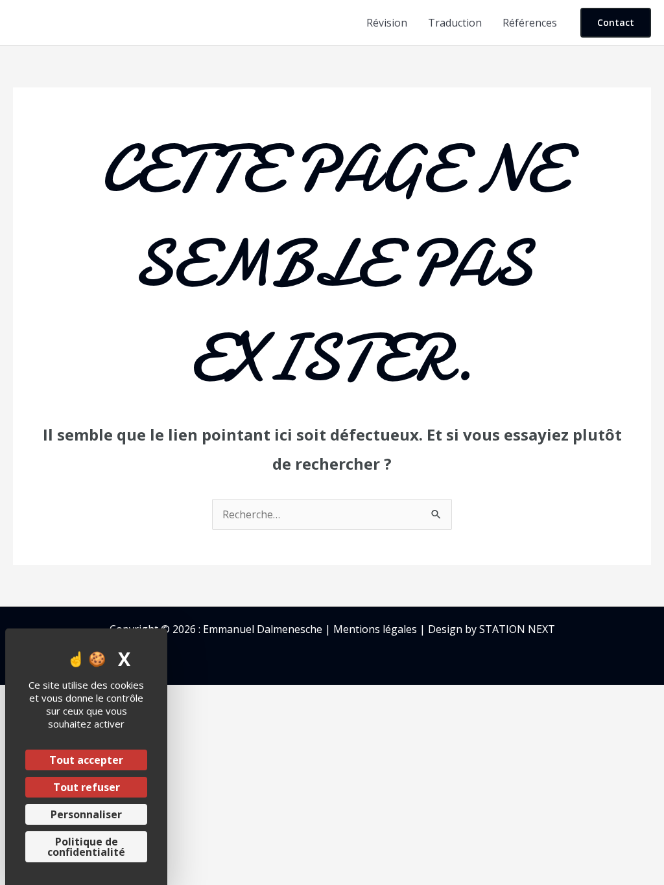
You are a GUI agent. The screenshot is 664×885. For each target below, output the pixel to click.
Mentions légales (375, 629)
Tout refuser (86, 787)
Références (530, 23)
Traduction (455, 23)
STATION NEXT (517, 629)
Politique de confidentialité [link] (86, 846)
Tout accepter (86, 760)
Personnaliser (86, 814)
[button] (615, 23)
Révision (386, 23)
